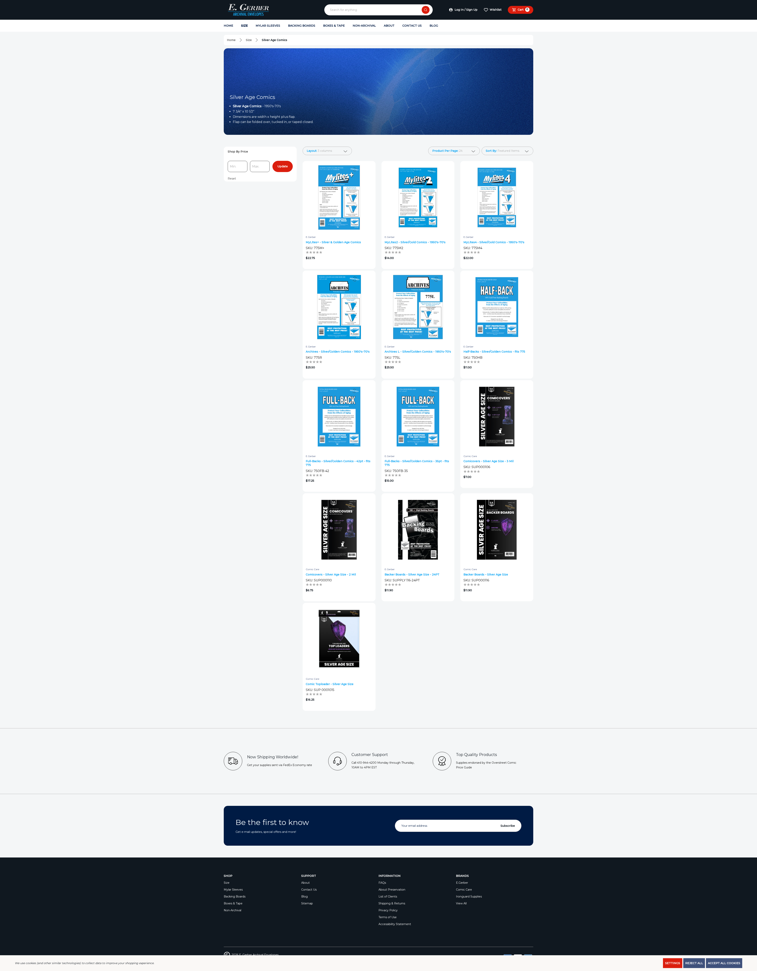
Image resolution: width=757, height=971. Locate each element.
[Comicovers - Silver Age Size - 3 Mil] (496, 416)
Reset (232, 178)
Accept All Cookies (724, 963)
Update (282, 166)
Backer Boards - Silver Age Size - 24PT (412, 574)
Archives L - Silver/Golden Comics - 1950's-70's (418, 351)
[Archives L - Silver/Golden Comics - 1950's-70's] (417, 307)
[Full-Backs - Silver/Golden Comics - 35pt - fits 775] (417, 416)
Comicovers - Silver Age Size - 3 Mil (488, 461)
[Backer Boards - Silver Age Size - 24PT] (417, 529)
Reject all (694, 963)
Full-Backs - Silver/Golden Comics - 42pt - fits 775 (338, 463)
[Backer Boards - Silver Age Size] (496, 529)
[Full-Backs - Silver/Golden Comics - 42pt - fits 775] (339, 416)
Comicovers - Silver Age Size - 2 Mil (331, 574)
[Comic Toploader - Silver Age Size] (339, 639)
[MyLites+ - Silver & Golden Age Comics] (339, 197)
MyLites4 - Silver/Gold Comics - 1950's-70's (493, 242)
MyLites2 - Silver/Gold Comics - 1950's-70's (415, 242)
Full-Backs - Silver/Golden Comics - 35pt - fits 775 (417, 463)
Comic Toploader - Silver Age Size (329, 684)
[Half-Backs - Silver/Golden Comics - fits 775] (496, 307)
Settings (672, 963)
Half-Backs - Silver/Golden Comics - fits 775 (494, 351)
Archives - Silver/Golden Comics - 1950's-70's (338, 351)
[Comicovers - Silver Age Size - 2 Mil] (339, 529)
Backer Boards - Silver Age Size (485, 574)
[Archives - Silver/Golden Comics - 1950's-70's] (339, 307)
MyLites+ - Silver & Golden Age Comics (333, 242)
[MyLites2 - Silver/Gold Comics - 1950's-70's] (417, 197)
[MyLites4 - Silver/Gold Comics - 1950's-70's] (496, 197)
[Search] (426, 10)
